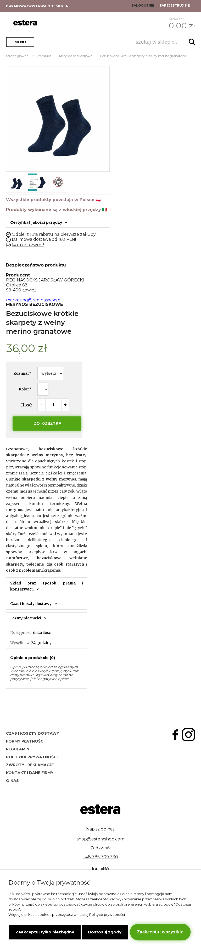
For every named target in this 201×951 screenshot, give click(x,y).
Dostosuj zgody (104, 931)
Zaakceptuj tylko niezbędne (44, 931)
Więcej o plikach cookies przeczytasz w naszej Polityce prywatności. (67, 914)
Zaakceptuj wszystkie (160, 932)
